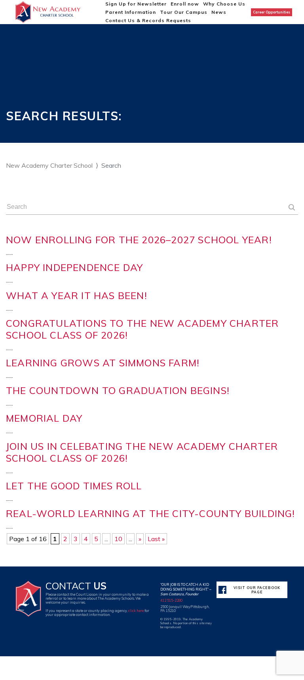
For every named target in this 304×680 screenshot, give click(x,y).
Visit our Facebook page (257, 589)
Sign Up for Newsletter (136, 4)
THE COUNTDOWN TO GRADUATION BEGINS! (118, 390)
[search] (291, 208)
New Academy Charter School (49, 165)
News (218, 12)
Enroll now (185, 4)
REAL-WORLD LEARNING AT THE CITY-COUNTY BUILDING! (150, 513)
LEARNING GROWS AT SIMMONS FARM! (103, 363)
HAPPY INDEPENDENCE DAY (74, 267)
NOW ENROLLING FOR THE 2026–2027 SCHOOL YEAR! (139, 240)
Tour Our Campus (183, 12)
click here (136, 610)
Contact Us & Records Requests (148, 20)
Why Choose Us (224, 4)
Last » (156, 539)
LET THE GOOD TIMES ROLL (74, 486)
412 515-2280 (171, 600)
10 (118, 539)
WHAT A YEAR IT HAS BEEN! (76, 295)
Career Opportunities (271, 12)
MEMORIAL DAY (44, 418)
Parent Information (130, 12)
